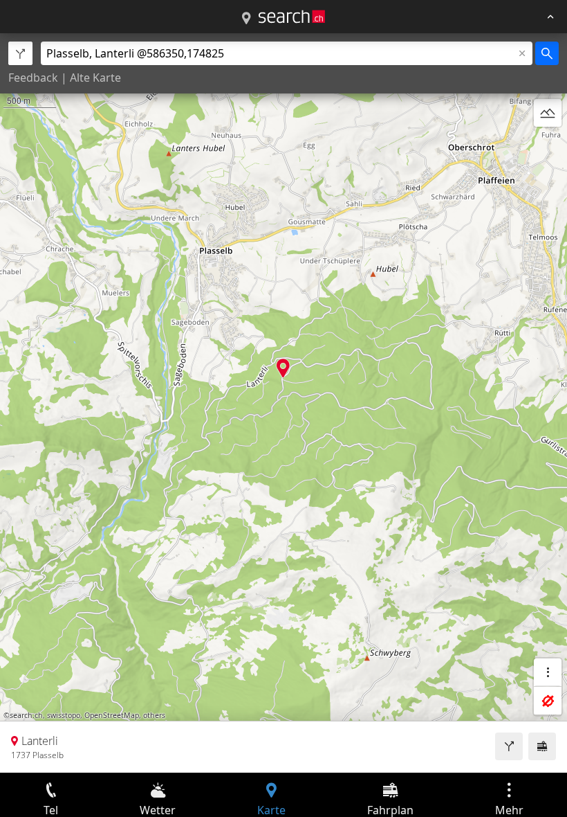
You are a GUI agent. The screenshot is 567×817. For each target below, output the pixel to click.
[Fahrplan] (542, 746)
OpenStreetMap (111, 715)
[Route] (509, 746)
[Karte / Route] (246, 19)
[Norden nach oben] (547, 146)
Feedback (33, 77)
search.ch (26, 715)
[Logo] (292, 17)
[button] (283, 368)
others (154, 715)
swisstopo (63, 715)
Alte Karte (95, 77)
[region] (283, 403)
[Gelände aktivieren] (547, 113)
